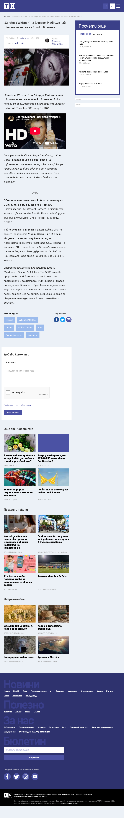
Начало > (7, 16)
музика (9, 319)
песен (9, 327)
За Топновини (9, 727)
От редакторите (87, 691)
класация (32, 335)
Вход (112, 6)
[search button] (105, 6)
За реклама (53, 727)
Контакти (41, 727)
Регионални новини (39, 691)
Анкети (18, 711)
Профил (37, 711)
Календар (8, 711)
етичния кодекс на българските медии (30, 796)
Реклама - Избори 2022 (79, 727)
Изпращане (13, 412)
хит (40, 327)
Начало (7, 691)
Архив (27, 711)
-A (22, 43)
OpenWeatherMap (70, 803)
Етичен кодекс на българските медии (34, 732)
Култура (109, 691)
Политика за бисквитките (102, 727)
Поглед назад (31, 696)
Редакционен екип (26, 727)
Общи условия (9, 732)
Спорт (6, 696)
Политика (60, 691)
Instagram (25, 776)
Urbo (64, 727)
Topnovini (8, 795)
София (100, 691)
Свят (25, 691)
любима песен (25, 327)
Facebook (7, 776)
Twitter (16, 776)
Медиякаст (72, 691)
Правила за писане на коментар (17, 405)
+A (16, 43)
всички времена (14, 335)
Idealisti (16, 691)
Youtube (34, 776)
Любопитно (17, 696)
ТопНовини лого (9, 6)
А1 (51, 691)
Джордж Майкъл (27, 319)
